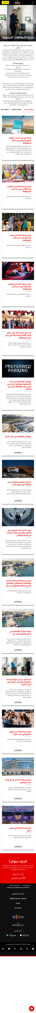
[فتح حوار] (31, 1008)
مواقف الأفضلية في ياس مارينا (18, 436)
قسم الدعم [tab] (18, 908)
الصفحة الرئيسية (26, 885)
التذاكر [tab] (18, 903)
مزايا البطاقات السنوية (14, 885)
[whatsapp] (33, 948)
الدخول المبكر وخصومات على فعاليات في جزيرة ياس (19, 483)
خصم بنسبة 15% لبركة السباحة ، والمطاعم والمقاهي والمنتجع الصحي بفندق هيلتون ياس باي (18, 583)
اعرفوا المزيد (18, 452)
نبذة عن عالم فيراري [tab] (18, 894)
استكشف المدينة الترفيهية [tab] (18, 898)
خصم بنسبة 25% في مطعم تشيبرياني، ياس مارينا (20, 732)
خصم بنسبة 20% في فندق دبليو (20, 829)
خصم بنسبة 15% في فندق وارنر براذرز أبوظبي (18, 781)
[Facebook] (27, 948)
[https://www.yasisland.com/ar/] (18, 924)
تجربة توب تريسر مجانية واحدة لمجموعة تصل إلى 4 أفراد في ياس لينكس (18, 682)
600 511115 (17, 874)
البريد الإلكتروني (16, 878)
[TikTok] (3, 948)
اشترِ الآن (5, 2)
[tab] (29, 110)
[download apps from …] (24, 935)
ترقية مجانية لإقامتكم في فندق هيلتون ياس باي (20, 632)
